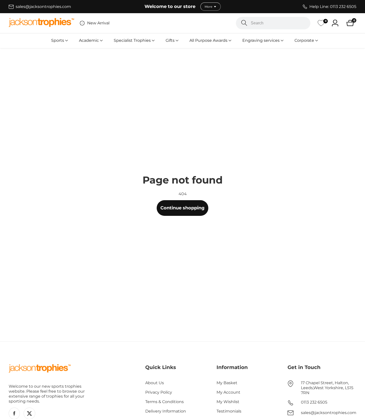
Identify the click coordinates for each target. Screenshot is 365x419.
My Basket (227, 382)
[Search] (244, 23)
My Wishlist (228, 401)
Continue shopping (182, 208)
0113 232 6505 (314, 402)
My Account (228, 392)
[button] (57, 40)
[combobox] (273, 23)
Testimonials (229, 411)
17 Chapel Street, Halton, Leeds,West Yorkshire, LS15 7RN (327, 387)
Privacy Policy (158, 392)
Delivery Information (165, 411)
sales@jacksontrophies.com (328, 412)
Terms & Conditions (164, 401)
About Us (154, 382)
